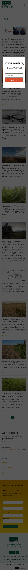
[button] (23, 64)
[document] (14, 285)
